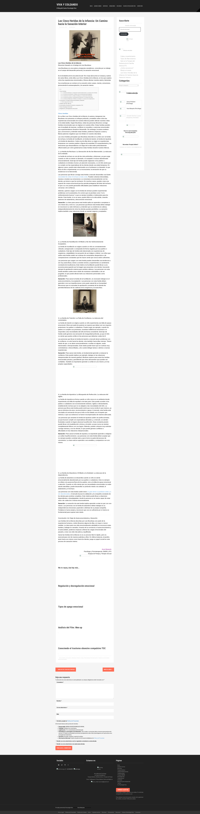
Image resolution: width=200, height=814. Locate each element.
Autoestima (68, 657)
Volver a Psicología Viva (129, 6)
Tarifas (119, 783)
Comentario (60, 682)
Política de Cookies (82, 812)
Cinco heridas (63, 91)
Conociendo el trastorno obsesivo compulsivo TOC (71, 105)
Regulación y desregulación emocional (68, 108)
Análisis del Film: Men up (65, 103)
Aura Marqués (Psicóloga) (134, 108)
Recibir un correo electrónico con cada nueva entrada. (71, 744)
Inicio (91, 6)
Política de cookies (131, 798)
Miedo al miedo (108, 669)
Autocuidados (62, 657)
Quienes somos (97, 6)
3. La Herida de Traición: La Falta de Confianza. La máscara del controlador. (77, 95)
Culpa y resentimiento (127, 56)
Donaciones (112, 6)
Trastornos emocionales (103, 657)
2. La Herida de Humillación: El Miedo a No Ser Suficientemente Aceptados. (77, 94)
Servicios (105, 6)
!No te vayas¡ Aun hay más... (67, 101)
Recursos (119, 6)
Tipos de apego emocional (66, 106)
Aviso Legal (61, 812)
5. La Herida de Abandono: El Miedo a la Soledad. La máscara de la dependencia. (78, 98)
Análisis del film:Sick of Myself (66, 669)
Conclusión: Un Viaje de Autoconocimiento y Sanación (72, 100)
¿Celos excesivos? (126, 68)
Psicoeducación (94, 657)
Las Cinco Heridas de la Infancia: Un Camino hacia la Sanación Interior (128, 75)
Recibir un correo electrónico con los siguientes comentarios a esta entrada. (77, 741)
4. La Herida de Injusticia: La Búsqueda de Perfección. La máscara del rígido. (77, 97)
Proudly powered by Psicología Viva (64, 807)
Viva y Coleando (67, 4)
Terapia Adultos (121, 770)
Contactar (140, 6)
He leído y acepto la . (67, 721)
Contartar (119, 780)
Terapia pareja (121, 773)
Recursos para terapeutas (123, 781)
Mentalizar (74, 657)
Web (58, 714)
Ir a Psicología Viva (121, 784)
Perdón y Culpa (80, 657)
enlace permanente (62, 659)
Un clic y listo (124, 34)
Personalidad (87, 657)
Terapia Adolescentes (122, 771)
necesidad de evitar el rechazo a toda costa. (73, 177)
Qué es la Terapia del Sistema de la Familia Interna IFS (127, 63)
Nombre (59, 701)
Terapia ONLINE (121, 775)
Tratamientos (120, 778)
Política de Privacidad (73, 721)
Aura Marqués (81, 807)
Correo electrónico (62, 707)
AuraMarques (72, 27)
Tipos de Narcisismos (128, 59)
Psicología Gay (121, 776)
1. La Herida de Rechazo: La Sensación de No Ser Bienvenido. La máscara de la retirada (79, 92)
